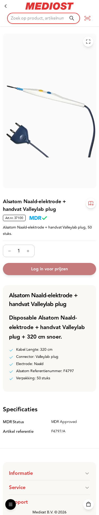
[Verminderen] (9, 251)
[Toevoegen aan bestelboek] (91, 203)
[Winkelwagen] (88, 504)
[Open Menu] (10, 504)
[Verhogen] (28, 251)
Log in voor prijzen (49, 269)
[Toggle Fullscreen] (88, 41)
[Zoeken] (71, 18)
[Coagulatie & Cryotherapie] (6, 6)
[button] (49, 473)
